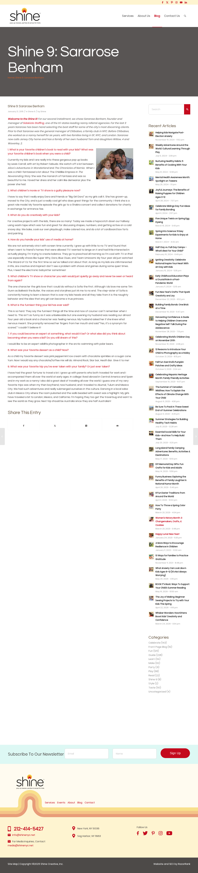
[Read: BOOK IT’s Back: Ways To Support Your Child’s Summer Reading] (151, 585)
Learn (151, 659)
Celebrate (154, 642)
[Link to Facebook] (162, 2)
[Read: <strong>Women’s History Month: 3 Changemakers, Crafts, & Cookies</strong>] (151, 519)
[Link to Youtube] (181, 2)
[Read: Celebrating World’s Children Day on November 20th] (151, 338)
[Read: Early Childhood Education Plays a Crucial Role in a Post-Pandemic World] (151, 277)
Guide (152, 655)
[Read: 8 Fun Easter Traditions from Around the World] (151, 494)
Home (11, 77)
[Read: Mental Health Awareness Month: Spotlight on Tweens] (151, 178)
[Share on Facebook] (23, 425)
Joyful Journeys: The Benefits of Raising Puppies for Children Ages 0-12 (172, 193)
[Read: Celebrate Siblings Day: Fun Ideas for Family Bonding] (151, 207)
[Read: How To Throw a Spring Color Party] (151, 506)
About (71, 802)
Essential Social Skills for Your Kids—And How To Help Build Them (170, 435)
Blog (79, 802)
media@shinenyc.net (20, 845)
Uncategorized (157, 691)
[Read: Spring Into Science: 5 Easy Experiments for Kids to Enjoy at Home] (151, 232)
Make (151, 663)
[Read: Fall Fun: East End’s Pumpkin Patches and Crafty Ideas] (151, 363)
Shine (43, 111)
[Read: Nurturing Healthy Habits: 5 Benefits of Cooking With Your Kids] (151, 162)
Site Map (13, 864)
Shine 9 (31, 111)
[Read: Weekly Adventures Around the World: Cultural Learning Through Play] (151, 146)
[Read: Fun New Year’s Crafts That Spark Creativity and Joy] (151, 293)
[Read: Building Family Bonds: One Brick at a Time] (151, 306)
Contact (90, 802)
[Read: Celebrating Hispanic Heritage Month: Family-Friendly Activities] (151, 376)
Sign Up (175, 753)
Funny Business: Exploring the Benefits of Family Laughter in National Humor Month (171, 480)
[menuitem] (128, 16)
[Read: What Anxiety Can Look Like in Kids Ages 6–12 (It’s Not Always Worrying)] (151, 569)
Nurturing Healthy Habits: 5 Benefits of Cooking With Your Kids (171, 165)
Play (150, 671)
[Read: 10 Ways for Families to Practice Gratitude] (151, 557)
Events (61, 802)
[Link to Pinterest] (172, 2)
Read (151, 675)
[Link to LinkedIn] (185, 2)
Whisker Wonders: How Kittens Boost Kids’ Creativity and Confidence (171, 616)
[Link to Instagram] (176, 2)
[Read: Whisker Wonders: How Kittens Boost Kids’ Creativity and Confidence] (151, 614)
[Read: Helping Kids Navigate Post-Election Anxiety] (151, 134)
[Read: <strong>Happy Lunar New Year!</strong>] (151, 535)
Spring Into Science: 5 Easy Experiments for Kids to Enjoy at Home (171, 235)
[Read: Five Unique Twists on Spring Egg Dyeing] (151, 220)
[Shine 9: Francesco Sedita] (2, 436)
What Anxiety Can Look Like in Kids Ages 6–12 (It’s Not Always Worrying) (171, 572)
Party (151, 667)
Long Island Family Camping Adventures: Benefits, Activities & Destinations (172, 452)
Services (50, 802)
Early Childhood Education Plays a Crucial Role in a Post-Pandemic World (172, 279)
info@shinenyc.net (23, 835)
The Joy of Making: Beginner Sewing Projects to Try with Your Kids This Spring (172, 600)
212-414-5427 (28, 828)
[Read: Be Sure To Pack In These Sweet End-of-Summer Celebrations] (151, 408)
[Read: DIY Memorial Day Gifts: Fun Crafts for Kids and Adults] (151, 465)
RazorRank (184, 864)
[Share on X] (54, 425)
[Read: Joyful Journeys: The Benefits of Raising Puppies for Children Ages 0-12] (151, 191)
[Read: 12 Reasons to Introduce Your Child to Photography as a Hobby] (151, 350)
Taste (151, 687)
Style (151, 683)
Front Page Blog (157, 647)
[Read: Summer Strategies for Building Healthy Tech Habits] (151, 420)
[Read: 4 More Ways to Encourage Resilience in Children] (151, 544)
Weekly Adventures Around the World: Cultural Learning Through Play (172, 149)
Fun (150, 651)
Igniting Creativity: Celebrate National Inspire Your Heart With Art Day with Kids (172, 263)
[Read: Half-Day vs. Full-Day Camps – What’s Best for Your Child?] (151, 248)
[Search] (185, 16)
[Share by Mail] (117, 425)
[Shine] (25, 16)
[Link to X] (167, 2)
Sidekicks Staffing (33, 123)
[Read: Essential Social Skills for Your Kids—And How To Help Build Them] (151, 433)
